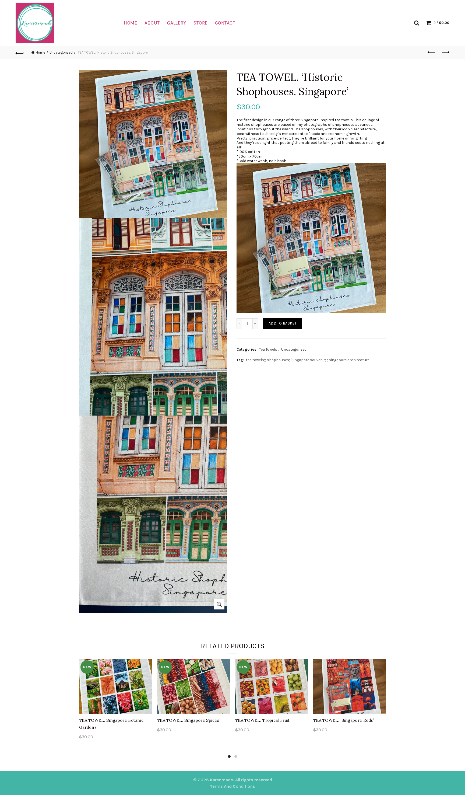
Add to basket (283, 323)
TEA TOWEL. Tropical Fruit (262, 720)
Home (130, 23)
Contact (225, 23)
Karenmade (221, 779)
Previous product (432, 52)
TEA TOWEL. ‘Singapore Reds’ (343, 720)
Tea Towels (268, 349)
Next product (445, 52)
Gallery (176, 23)
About (152, 23)
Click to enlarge (219, 604)
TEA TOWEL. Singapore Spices (188, 720)
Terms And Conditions (232, 786)
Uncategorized (61, 52)
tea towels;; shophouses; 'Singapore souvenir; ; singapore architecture (307, 360)
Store (200, 23)
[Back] (19, 52)
